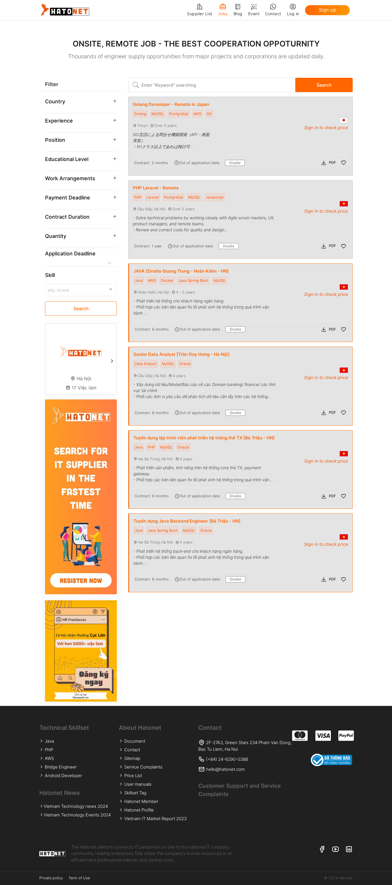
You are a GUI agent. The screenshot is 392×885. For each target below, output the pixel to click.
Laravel (152, 197)
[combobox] (81, 290)
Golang (140, 114)
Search (81, 308)
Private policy (51, 878)
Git (209, 114)
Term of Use (79, 878)
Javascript (215, 197)
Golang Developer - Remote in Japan (171, 104)
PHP (137, 197)
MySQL (158, 114)
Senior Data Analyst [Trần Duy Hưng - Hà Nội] (181, 354)
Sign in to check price (326, 127)
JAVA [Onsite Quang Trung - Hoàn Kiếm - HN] (181, 271)
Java (139, 280)
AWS (197, 114)
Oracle (185, 364)
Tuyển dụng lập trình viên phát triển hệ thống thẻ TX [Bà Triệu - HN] (204, 437)
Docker (167, 280)
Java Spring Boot (193, 280)
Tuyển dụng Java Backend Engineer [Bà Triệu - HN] (186, 521)
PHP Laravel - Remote (156, 188)
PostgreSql (178, 114)
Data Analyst (146, 364)
